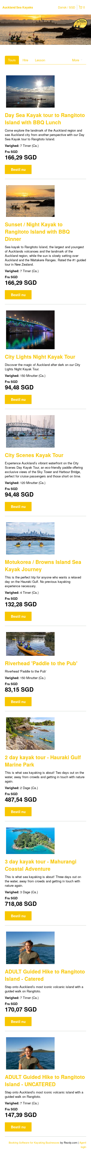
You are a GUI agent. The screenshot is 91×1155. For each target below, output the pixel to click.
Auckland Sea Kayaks (17, 7)
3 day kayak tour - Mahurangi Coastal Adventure (40, 865)
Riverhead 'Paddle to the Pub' (41, 663)
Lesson (40, 60)
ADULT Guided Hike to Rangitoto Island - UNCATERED (45, 1080)
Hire (25, 60)
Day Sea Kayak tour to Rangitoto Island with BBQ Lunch (45, 118)
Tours (12, 60)
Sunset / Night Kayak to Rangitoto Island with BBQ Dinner (37, 231)
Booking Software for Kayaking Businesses (34, 1142)
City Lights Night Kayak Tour (40, 356)
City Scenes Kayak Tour (34, 455)
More (76, 60)
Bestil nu (18, 169)
